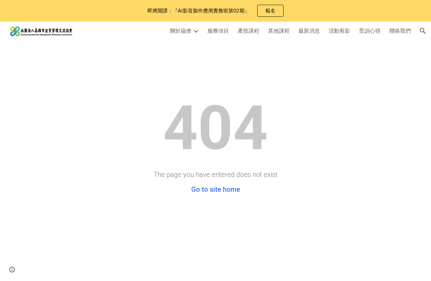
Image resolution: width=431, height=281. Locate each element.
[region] (215, 11)
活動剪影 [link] (339, 30)
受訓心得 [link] (369, 30)
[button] (423, 31)
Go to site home (215, 189)
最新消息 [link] (309, 30)
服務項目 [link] (218, 30)
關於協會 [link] (181, 30)
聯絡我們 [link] (400, 30)
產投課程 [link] (248, 30)
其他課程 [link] (279, 30)
